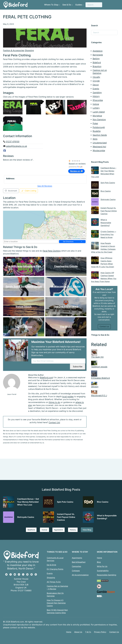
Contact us (104, 326)
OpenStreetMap (76, 238)
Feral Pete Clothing (52, 251)
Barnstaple (98, 55)
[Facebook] (4, 150)
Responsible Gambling (106, 575)
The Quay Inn (97, 357)
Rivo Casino (106, 191)
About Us (78, 632)
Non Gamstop (99, 119)
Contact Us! (54, 422)
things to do (54, 402)
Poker (95, 123)
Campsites (76, 566)
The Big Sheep (23, 326)
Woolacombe (99, 150)
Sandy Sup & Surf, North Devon (24, 286)
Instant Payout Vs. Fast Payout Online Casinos (109, 211)
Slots (95, 139)
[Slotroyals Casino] (95, 202)
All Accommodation (80, 575)
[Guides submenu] (82, 4)
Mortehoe (97, 116)
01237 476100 (12, 141)
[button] (84, 232)
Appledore (97, 51)
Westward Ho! (99, 146)
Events (96, 88)
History (96, 96)
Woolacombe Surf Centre (66, 286)
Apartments (77, 558)
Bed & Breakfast (78, 562)
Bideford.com (46, 377)
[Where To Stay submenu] (59, 4)
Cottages (76, 570)
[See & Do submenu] (72, 4)
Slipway (94, 386)
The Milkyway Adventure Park (23, 266)
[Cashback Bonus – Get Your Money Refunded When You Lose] (95, 170)
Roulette (97, 131)
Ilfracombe (98, 100)
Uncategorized (100, 142)
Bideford (97, 62)
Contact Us (114, 632)
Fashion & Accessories (13, 50)
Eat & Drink (51, 565)
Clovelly (96, 77)
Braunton (97, 66)
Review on (75, 171)
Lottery (96, 108)
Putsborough (99, 127)
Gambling (97, 92)
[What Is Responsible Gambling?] (95, 222)
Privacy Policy (100, 632)
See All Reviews (44, 186)
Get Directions (68, 242)
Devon (96, 85)
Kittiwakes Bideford (100, 378)
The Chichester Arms (65, 306)
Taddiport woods (99, 366)
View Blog (87, 530)
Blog (99, 562)
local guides (68, 396)
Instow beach (24, 306)
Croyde (96, 81)
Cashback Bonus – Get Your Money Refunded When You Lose (28, 502)
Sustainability (103, 570)
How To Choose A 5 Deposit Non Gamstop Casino (56, 603)
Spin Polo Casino (108, 183)
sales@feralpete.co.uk (16, 146)
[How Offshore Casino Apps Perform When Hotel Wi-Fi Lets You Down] (95, 261)
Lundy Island (99, 112)
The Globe (66, 326)
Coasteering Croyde (66, 266)
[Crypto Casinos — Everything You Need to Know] (95, 234)
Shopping (29, 50)
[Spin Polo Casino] (95, 185)
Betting (96, 58)
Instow (96, 104)
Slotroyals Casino (108, 199)
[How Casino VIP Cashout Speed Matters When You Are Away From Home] (95, 275)
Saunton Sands (100, 135)
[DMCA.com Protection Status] (102, 581)
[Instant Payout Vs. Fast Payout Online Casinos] (95, 210)
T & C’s (88, 632)
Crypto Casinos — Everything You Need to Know (108, 234)
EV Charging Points (55, 569)
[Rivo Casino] (95, 194)
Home (99, 558)
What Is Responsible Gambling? (106, 223)
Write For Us (102, 566)
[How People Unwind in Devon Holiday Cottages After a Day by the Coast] (95, 246)
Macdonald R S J (99, 395)
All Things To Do (54, 582)
